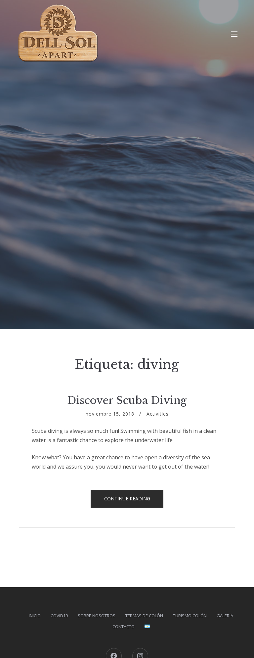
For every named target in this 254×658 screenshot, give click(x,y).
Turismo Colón (190, 616)
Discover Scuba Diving (127, 400)
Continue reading (134, 501)
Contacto (123, 627)
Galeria (225, 616)
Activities (158, 414)
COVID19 (59, 616)
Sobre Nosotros (96, 616)
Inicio (35, 616)
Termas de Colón (144, 616)
